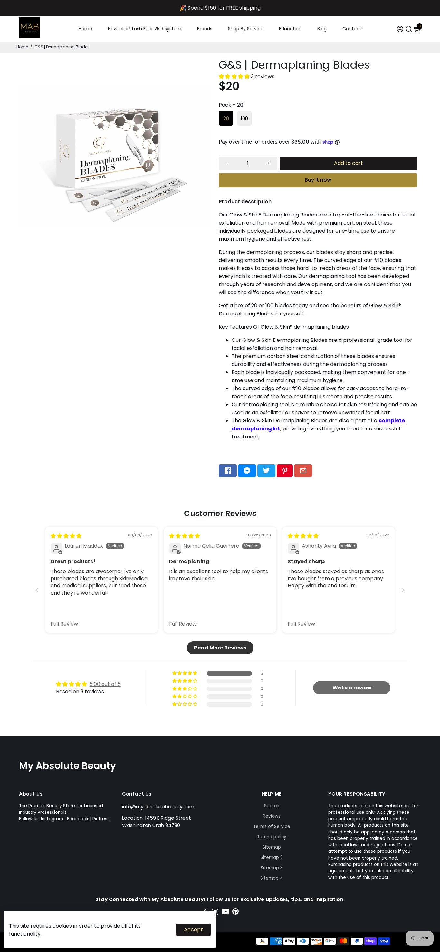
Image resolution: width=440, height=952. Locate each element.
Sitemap (272, 847)
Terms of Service (271, 826)
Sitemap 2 (272, 857)
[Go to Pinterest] (285, 470)
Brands (204, 28)
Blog (322, 28)
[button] (235, 76)
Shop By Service (245, 28)
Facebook (78, 819)
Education (290, 28)
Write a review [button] (351, 687)
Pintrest (100, 819)
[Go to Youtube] (226, 912)
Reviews (272, 816)
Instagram (52, 819)
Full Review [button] (64, 624)
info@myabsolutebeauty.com (158, 806)
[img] (66, 536)
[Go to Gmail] (303, 470)
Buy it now (318, 180)
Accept (193, 929)
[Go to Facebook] (228, 470)
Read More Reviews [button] (220, 647)
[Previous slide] (37, 590)
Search (271, 806)
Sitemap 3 (272, 868)
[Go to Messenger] (247, 470)
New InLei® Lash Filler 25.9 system (144, 28)
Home (85, 28)
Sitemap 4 (271, 878)
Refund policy (271, 837)
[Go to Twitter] (266, 470)
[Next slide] (403, 590)
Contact (351, 28)
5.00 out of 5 (105, 684)
